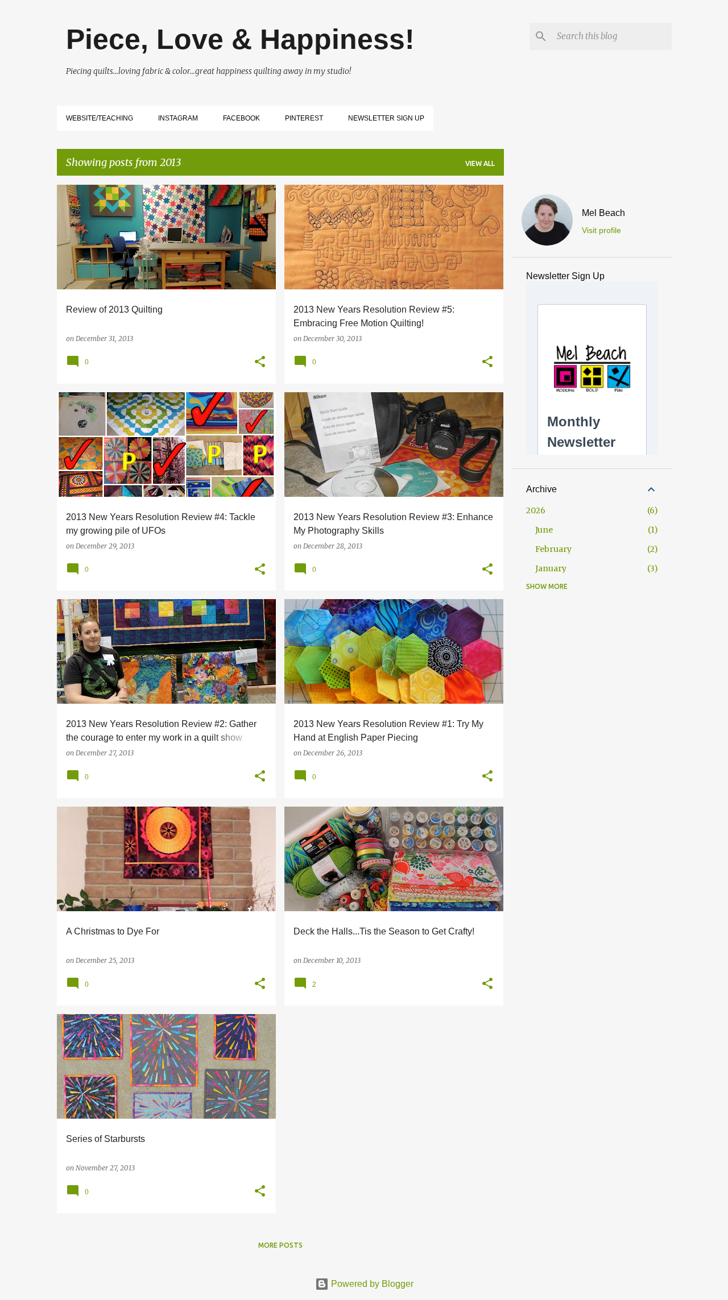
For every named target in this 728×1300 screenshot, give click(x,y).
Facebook (241, 118)
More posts (280, 1245)
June (544, 530)
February (553, 549)
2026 (535, 510)
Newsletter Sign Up (386, 118)
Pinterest (304, 118)
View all (480, 163)
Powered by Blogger (371, 1284)
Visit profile (601, 230)
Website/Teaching (99, 118)
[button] (260, 362)
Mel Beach (603, 213)
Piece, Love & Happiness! (240, 39)
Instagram (178, 118)
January (550, 568)
